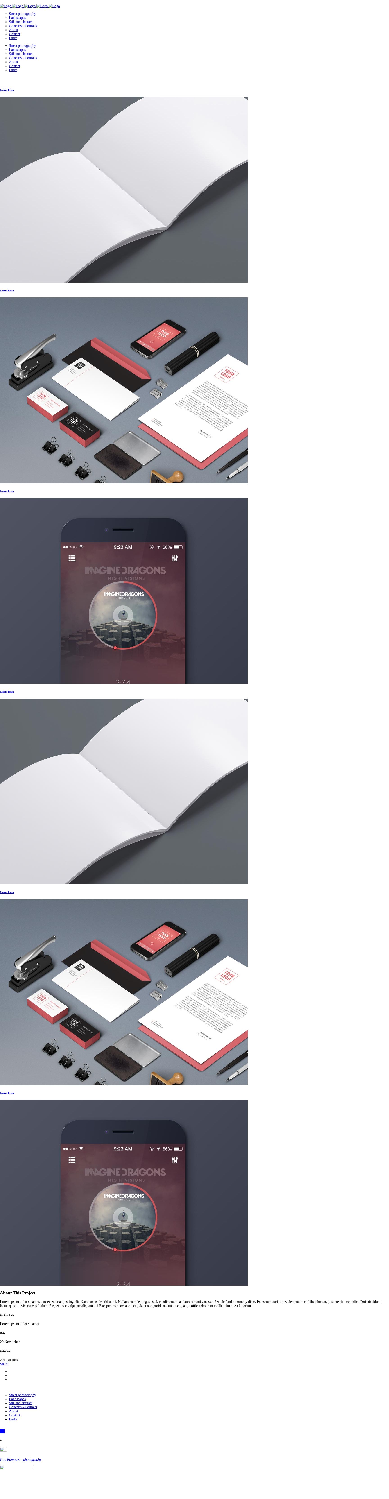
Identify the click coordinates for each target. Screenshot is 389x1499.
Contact (14, 1415)
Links (13, 1419)
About (13, 1411)
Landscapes (17, 1399)
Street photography (22, 1395)
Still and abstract (20, 1403)
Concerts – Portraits (23, 1407)
